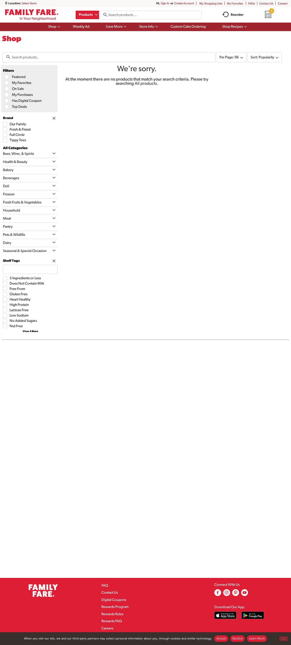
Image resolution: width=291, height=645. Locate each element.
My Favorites (235, 3)
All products (146, 84)
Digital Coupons (113, 600)
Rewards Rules (112, 614)
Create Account (184, 3)
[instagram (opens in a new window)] (226, 594)
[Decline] (283, 638)
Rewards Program (115, 607)
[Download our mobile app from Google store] (253, 615)
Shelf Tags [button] (11, 261)
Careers (283, 3)
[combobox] (87, 15)
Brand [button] (8, 118)
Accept (221, 638)
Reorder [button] (237, 15)
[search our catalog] (103, 15)
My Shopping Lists (210, 3)
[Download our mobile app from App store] (225, 615)
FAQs (251, 3)
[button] (53, 153)
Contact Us (266, 3)
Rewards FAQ (111, 621)
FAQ (104, 585)
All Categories (15, 148)
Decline (237, 638)
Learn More (257, 638)
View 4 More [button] (30, 331)
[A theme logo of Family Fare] (31, 14)
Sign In (165, 3)
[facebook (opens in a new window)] (217, 594)
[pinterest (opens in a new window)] (235, 594)
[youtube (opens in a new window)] (244, 594)
